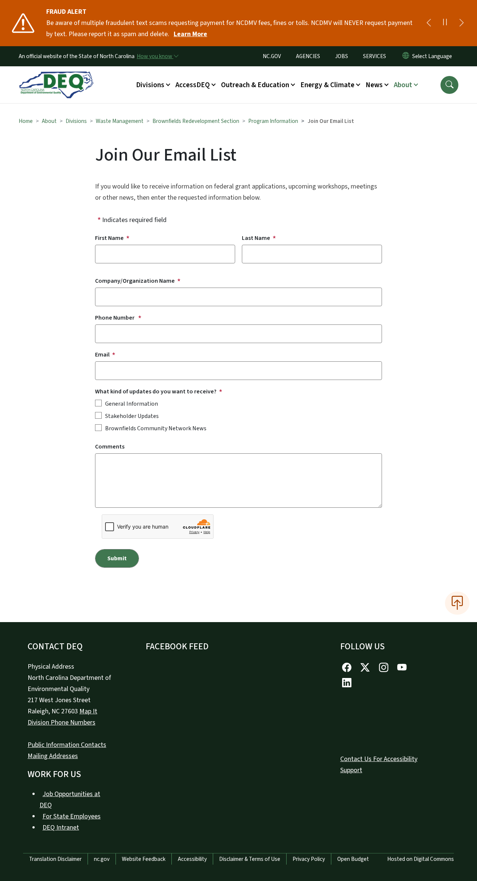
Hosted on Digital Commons (420, 859)
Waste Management (119, 121)
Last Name (256, 238)
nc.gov (102, 859)
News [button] (374, 85)
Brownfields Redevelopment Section (195, 121)
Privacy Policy (309, 859)
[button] (449, 85)
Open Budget (353, 859)
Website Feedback (143, 859)
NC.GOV (272, 56)
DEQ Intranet (60, 827)
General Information (131, 404)
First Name (109, 238)
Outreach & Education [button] (255, 85)
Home (26, 121)
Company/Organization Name (135, 281)
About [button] (403, 85)
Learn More (190, 34)
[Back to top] (457, 603)
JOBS (341, 56)
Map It (88, 711)
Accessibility (192, 859)
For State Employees (71, 816)
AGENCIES (308, 56)
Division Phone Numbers (61, 722)
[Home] (56, 76)
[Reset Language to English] (405, 56)
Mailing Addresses (53, 756)
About (49, 121)
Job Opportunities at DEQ (70, 799)
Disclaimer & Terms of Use (249, 859)
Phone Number (115, 318)
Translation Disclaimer (55, 859)
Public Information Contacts (67, 745)
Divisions (76, 121)
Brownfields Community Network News (155, 428)
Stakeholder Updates (132, 416)
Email (102, 355)
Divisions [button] (150, 85)
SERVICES (374, 56)
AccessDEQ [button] (193, 85)
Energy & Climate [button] (327, 85)
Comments (109, 447)
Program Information (273, 121)
